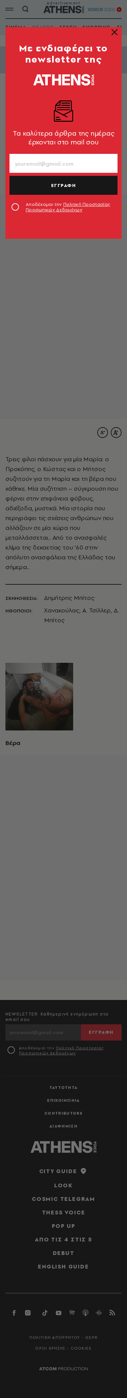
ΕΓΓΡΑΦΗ (63, 185)
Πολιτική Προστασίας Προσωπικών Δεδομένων (68, 207)
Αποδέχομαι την (68, 207)
